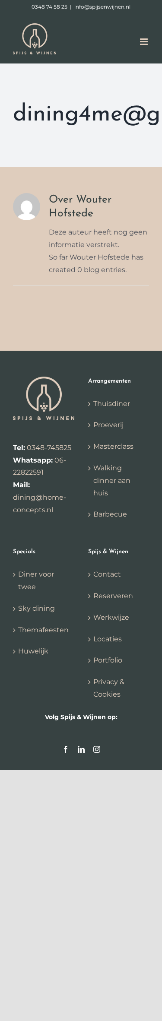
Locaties (107, 639)
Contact (107, 574)
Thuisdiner (111, 404)
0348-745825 (49, 448)
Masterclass (113, 446)
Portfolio (107, 660)
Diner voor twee (36, 580)
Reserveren (113, 596)
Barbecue (110, 514)
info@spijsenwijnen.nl (102, 6)
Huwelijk (33, 651)
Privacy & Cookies (108, 688)
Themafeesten (43, 630)
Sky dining (36, 608)
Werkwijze (111, 617)
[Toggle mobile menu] (144, 41)
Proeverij (108, 425)
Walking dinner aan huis (111, 480)
